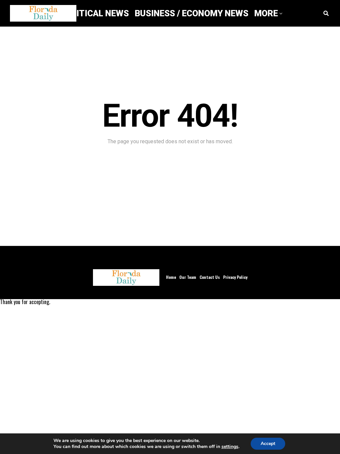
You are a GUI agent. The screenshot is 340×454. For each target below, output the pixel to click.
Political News (94, 13)
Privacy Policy (235, 277)
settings (229, 447)
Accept (268, 443)
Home (171, 277)
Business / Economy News (191, 13)
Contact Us (210, 277)
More (266, 13)
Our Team (187, 277)
